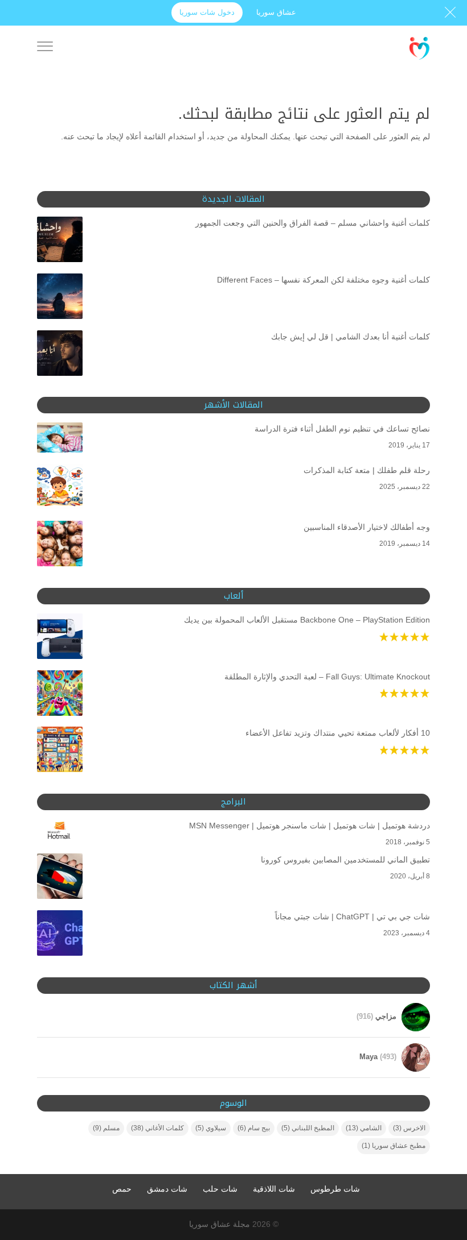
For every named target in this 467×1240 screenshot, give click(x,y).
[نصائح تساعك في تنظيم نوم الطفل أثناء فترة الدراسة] (60, 439)
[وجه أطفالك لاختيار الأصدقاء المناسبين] (60, 546)
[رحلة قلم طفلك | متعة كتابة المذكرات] (60, 489)
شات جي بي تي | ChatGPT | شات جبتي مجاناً (352, 916)
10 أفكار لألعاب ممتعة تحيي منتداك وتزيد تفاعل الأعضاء (337, 732)
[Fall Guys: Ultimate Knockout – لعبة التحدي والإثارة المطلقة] (60, 695)
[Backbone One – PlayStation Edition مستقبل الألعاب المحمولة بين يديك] (60, 638)
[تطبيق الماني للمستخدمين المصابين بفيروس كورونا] (60, 878)
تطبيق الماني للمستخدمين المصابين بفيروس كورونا (345, 859)
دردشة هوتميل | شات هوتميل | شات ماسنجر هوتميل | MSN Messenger (309, 825)
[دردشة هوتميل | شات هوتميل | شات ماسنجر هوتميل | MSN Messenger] (60, 833)
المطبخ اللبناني (307, 1128)
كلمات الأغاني (157, 1128)
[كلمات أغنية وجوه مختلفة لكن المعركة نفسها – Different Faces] (60, 298)
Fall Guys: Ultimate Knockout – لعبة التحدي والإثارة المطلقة (327, 676)
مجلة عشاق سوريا (219, 1224)
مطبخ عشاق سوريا (393, 1146)
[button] (439, 1164)
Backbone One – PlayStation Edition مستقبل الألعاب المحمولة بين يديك (307, 619)
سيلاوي (210, 1128)
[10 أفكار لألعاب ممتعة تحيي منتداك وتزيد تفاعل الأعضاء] (60, 752)
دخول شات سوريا (207, 12)
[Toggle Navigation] (45, 48)
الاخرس (409, 1128)
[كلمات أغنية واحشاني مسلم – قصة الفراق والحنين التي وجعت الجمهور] (60, 242)
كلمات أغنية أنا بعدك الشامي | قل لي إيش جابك (350, 336)
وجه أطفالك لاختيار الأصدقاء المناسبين (367, 527)
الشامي (364, 1128)
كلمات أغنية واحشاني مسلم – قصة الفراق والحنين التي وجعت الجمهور (312, 222)
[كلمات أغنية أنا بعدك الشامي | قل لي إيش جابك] (60, 355)
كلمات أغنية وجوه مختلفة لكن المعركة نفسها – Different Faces (323, 279)
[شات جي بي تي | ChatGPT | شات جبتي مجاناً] (60, 935)
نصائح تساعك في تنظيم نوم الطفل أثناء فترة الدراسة (342, 428)
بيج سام (253, 1128)
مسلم (106, 1128)
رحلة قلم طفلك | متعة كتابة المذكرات (367, 470)
